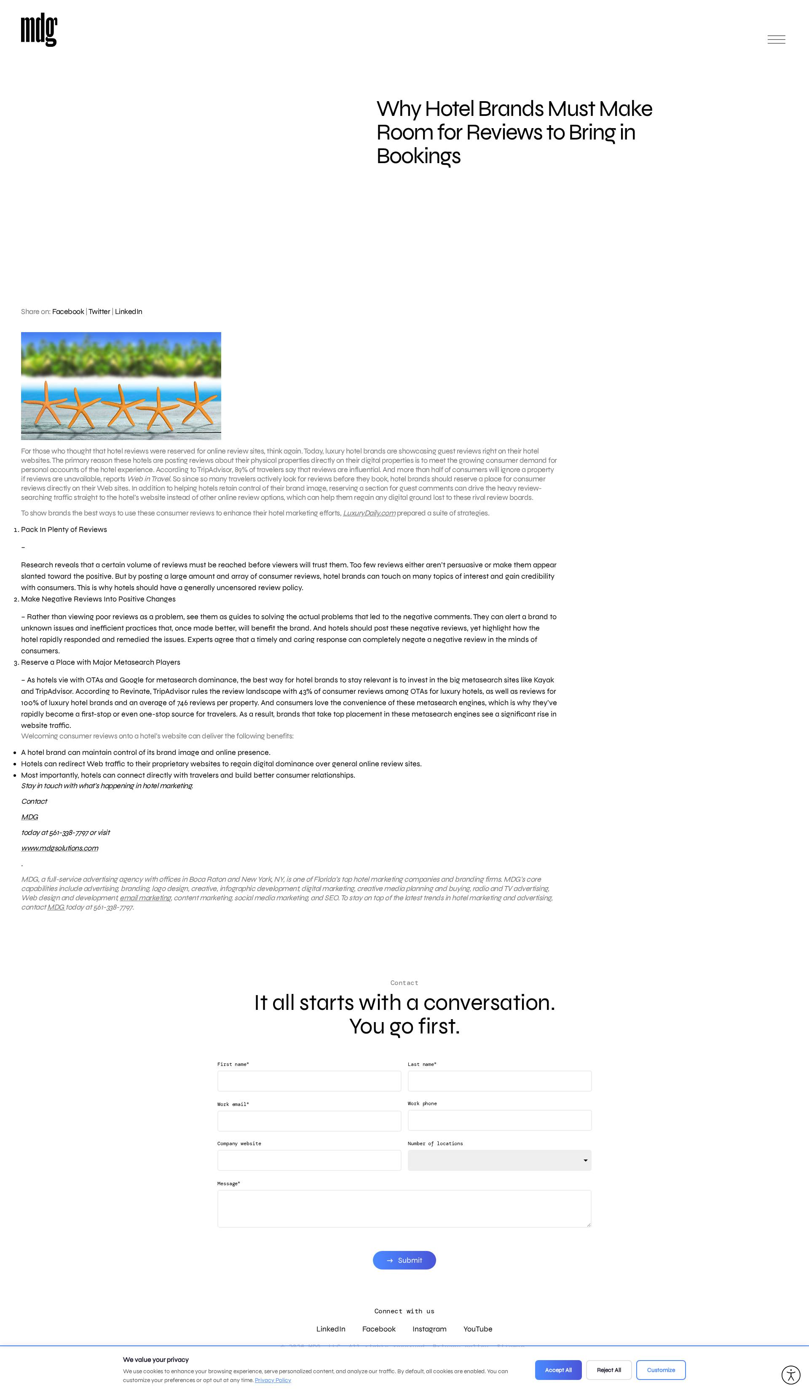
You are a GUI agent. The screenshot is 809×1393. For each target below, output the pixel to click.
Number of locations (435, 1143)
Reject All (609, 1370)
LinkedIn (128, 311)
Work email (233, 1104)
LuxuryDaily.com (369, 513)
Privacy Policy (273, 1380)
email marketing (145, 897)
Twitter (99, 311)
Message (228, 1183)
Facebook (68, 311)
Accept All (558, 1370)
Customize (661, 1370)
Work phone (422, 1103)
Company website (239, 1143)
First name (233, 1064)
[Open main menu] (776, 43)
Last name (422, 1064)
